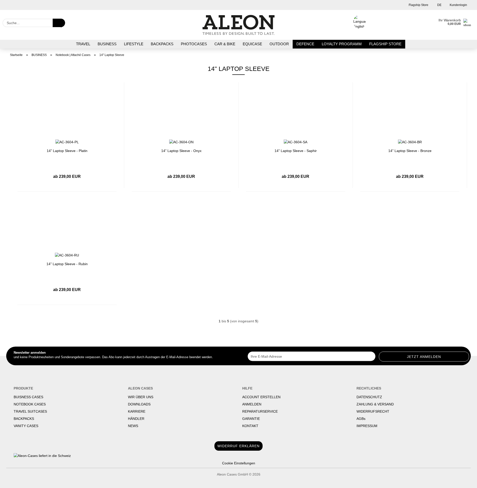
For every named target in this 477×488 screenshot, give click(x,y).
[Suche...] (59, 23)
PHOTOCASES (194, 44)
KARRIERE (136, 411)
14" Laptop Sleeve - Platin (67, 151)
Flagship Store (418, 5)
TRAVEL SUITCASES (30, 411)
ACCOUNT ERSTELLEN (261, 397)
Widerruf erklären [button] (238, 446)
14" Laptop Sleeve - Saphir (296, 151)
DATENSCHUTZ (369, 397)
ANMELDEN (251, 404)
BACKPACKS (162, 44)
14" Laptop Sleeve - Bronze (410, 151)
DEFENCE (305, 44)
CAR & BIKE (224, 44)
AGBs (361, 419)
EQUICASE (252, 44)
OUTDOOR (279, 44)
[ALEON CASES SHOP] (238, 25)
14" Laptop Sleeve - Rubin (67, 264)
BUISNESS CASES (28, 397)
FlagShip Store (385, 44)
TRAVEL (83, 44)
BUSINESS (107, 44)
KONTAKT (250, 426)
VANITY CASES (26, 426)
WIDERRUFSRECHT (373, 411)
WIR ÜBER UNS (140, 397)
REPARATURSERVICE (260, 411)
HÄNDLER (136, 419)
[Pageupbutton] (463, 480)
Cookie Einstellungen (238, 463)
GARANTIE (251, 419)
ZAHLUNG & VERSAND (375, 404)
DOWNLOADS (139, 404)
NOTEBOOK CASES (30, 404)
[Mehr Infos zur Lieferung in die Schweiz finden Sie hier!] (238, 455)
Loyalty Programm (342, 44)
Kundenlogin (458, 5)
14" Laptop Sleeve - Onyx (181, 151)
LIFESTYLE (133, 44)
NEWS (133, 426)
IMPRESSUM (367, 426)
